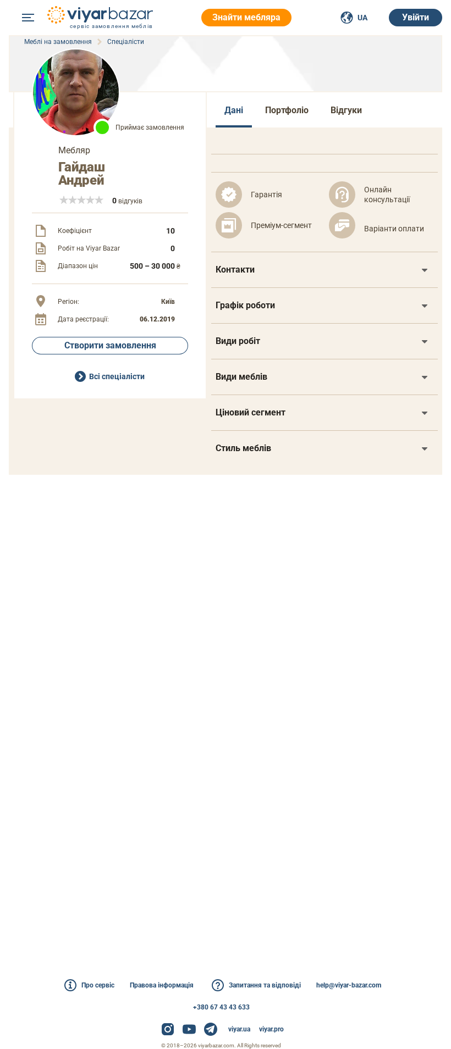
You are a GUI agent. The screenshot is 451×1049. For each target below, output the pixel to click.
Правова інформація (162, 985)
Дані (233, 110)
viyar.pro (271, 1029)
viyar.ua (239, 1029)
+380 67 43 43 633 (221, 1007)
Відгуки (346, 110)
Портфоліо (287, 110)
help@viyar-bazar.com (348, 985)
